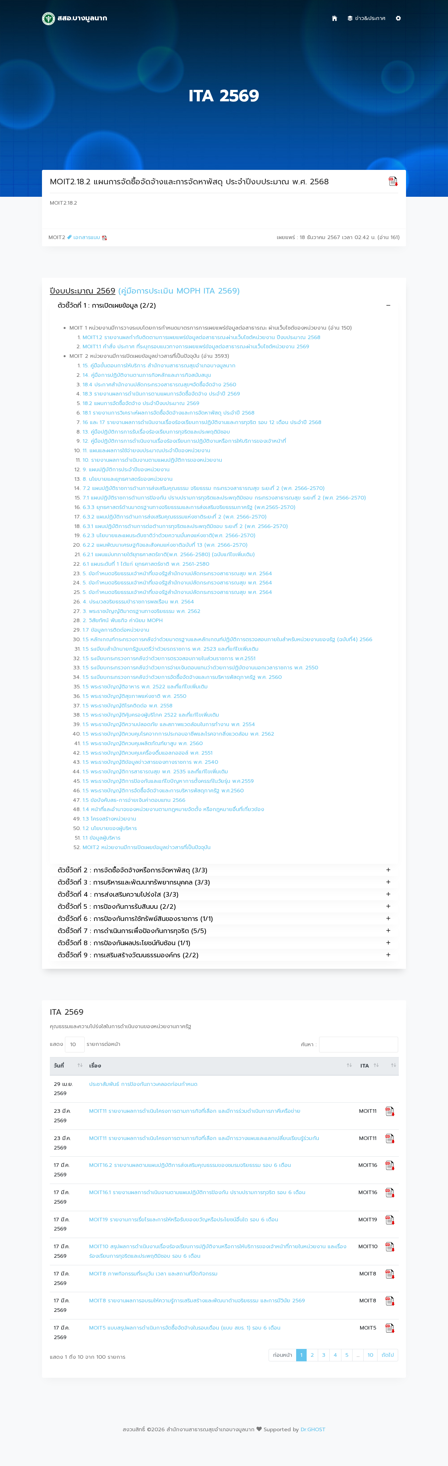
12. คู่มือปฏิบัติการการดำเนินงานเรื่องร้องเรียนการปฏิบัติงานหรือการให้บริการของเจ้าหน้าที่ (184, 441)
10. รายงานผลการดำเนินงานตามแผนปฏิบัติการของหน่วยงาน (152, 460)
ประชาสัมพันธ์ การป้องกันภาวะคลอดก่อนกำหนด (143, 1084)
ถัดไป (387, 1355)
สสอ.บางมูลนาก (81, 17)
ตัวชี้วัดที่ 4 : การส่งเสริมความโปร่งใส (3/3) (118, 894)
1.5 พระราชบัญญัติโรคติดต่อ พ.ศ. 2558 (128, 706)
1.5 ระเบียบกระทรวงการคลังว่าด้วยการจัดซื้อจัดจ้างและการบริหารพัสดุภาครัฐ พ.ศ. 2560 (182, 677)
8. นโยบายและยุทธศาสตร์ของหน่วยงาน (128, 479)
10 (370, 1355)
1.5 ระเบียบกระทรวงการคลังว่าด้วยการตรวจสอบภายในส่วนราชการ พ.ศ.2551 (169, 658)
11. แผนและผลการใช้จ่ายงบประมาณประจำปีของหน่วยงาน (146, 451)
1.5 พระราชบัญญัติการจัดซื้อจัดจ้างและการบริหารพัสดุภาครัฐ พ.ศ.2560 (163, 791)
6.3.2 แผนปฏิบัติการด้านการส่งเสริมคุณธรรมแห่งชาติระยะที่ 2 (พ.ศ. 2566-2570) (174, 517)
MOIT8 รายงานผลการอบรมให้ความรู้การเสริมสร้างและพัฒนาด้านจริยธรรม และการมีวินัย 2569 (197, 1301)
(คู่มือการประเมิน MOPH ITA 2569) (179, 291)
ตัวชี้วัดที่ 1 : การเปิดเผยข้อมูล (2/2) (107, 305)
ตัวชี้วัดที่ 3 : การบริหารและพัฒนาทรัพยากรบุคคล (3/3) (134, 882)
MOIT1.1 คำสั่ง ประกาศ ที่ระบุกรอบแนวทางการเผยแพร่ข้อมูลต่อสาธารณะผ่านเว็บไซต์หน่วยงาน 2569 (196, 347)
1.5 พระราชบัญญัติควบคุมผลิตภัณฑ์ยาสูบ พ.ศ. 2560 (143, 743)
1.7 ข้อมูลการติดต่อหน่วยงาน (116, 630)
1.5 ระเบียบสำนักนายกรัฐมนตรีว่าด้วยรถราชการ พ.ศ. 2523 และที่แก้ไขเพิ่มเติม (170, 649)
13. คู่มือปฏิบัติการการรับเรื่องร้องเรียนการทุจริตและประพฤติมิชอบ (156, 432)
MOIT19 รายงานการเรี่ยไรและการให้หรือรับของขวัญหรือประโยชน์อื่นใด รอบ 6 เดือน (183, 1220)
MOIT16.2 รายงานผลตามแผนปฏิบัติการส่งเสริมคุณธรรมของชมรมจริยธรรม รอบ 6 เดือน (190, 1165)
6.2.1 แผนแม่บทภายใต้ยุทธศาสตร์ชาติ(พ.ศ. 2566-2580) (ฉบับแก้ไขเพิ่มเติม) (169, 555)
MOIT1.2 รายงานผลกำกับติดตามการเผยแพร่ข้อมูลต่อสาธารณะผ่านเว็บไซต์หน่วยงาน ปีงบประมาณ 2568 (201, 337)
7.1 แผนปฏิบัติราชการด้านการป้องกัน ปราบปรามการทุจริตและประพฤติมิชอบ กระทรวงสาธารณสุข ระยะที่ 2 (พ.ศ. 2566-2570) (224, 498)
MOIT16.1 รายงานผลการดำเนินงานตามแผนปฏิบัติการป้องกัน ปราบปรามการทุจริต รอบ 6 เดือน (197, 1192)
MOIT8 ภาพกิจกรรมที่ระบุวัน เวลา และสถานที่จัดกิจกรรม (153, 1274)
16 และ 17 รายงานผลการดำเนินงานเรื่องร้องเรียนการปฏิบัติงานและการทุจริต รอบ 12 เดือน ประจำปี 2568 (202, 422)
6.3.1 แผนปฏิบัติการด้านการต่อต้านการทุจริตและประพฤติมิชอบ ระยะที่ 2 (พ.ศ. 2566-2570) (185, 526)
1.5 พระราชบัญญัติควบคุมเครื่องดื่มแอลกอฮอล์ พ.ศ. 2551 (148, 753)
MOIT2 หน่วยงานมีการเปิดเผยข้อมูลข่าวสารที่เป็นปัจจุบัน (147, 847)
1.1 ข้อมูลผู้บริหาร (101, 838)
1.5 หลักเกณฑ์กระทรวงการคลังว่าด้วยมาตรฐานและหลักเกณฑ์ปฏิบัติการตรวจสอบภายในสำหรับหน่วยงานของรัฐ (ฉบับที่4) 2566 (227, 639)
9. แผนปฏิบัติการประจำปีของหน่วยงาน (126, 470)
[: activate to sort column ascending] (390, 1066)
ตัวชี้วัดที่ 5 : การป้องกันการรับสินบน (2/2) (117, 906)
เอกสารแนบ (86, 237)
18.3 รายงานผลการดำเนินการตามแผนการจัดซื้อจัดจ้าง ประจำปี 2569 (161, 394)
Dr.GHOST (313, 1430)
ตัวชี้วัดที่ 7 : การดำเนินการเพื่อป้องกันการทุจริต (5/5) (132, 931)
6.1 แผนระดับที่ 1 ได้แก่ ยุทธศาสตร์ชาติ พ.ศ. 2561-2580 (146, 564)
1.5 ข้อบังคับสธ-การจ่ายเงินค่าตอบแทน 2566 (134, 800)
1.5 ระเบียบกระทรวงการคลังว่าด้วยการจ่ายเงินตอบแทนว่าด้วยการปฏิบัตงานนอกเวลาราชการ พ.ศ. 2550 (200, 668)
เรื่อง (95, 1066)
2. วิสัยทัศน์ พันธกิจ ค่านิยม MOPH (123, 620)
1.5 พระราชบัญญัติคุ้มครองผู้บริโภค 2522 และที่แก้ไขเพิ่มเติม (151, 715)
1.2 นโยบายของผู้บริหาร (110, 828)
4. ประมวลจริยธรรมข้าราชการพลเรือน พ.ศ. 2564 (138, 602)
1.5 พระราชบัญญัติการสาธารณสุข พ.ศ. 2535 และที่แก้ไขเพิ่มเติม (155, 772)
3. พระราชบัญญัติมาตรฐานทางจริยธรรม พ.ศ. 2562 (141, 611)
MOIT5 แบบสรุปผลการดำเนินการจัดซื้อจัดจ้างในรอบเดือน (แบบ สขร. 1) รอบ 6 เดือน (184, 1328)
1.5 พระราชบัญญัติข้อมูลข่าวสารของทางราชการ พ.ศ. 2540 (150, 762)
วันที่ (59, 1066)
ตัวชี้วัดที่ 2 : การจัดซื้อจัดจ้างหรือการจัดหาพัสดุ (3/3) (132, 870)
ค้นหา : (308, 1045)
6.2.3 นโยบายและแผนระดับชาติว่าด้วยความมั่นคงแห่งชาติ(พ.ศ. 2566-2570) (169, 536)
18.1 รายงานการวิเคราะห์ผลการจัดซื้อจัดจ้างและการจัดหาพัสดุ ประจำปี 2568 (169, 413)
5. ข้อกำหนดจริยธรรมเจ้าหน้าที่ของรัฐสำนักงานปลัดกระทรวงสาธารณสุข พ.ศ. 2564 (177, 574)
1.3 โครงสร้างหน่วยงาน (109, 819)
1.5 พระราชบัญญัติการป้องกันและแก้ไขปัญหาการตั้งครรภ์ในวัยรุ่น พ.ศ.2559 (168, 781)
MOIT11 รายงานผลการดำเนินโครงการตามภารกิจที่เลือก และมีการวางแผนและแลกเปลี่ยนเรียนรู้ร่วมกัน (204, 1138)
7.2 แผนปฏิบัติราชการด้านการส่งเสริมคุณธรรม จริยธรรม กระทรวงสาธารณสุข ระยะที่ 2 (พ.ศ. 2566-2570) (203, 488)
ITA (364, 1066)
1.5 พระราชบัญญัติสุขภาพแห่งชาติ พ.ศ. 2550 (134, 696)
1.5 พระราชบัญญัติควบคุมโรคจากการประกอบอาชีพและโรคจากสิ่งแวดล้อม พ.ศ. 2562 (178, 734)
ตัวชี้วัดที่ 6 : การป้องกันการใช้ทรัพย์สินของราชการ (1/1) (135, 919)
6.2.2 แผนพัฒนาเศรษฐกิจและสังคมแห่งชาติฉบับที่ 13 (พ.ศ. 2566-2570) (165, 545)
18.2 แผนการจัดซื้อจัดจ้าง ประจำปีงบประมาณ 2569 (141, 403)
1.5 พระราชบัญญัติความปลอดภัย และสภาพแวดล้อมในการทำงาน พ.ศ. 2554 (169, 724)
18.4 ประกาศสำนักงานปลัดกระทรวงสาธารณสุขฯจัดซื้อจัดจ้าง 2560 (159, 385)
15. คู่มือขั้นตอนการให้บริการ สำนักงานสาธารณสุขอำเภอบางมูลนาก (159, 366)
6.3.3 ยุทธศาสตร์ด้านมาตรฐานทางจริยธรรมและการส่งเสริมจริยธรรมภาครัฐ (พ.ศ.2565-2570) (189, 507)
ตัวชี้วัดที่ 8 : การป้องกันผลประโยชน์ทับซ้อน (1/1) (124, 943)
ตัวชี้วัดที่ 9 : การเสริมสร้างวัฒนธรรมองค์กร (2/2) (128, 955)
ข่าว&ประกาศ (370, 18)
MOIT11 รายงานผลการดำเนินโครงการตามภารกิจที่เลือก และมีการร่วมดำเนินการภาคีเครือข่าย (194, 1111)
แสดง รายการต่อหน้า (85, 1044)
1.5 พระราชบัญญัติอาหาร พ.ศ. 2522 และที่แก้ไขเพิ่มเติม (145, 687)
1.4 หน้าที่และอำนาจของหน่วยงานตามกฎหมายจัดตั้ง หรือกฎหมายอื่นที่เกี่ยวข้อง (173, 809)
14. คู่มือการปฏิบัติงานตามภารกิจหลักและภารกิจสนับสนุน (147, 375)
